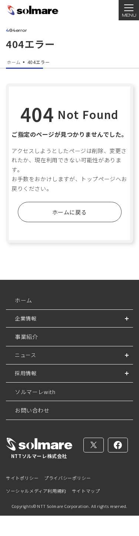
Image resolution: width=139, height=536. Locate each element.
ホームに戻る (69, 212)
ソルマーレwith (35, 392)
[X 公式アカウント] (93, 445)
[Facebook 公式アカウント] (118, 445)
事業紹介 (26, 336)
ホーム (23, 300)
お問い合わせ (32, 410)
